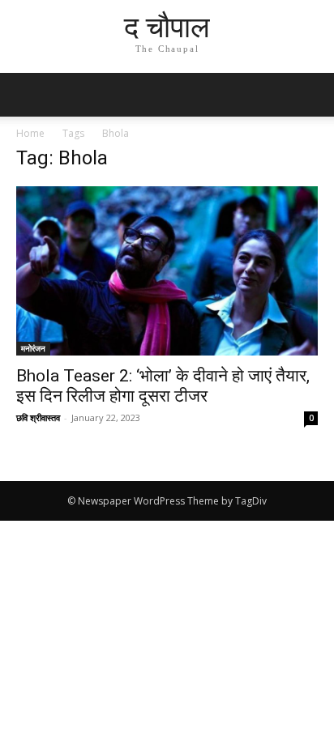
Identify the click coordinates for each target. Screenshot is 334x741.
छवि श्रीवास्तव (38, 417)
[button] (311, 95)
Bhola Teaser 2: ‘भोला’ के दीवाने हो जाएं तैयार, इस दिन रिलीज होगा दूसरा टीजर (163, 386)
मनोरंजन (33, 348)
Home (30, 133)
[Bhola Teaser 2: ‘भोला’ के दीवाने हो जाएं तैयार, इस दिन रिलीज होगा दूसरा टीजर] (167, 271)
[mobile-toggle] (28, 95)
